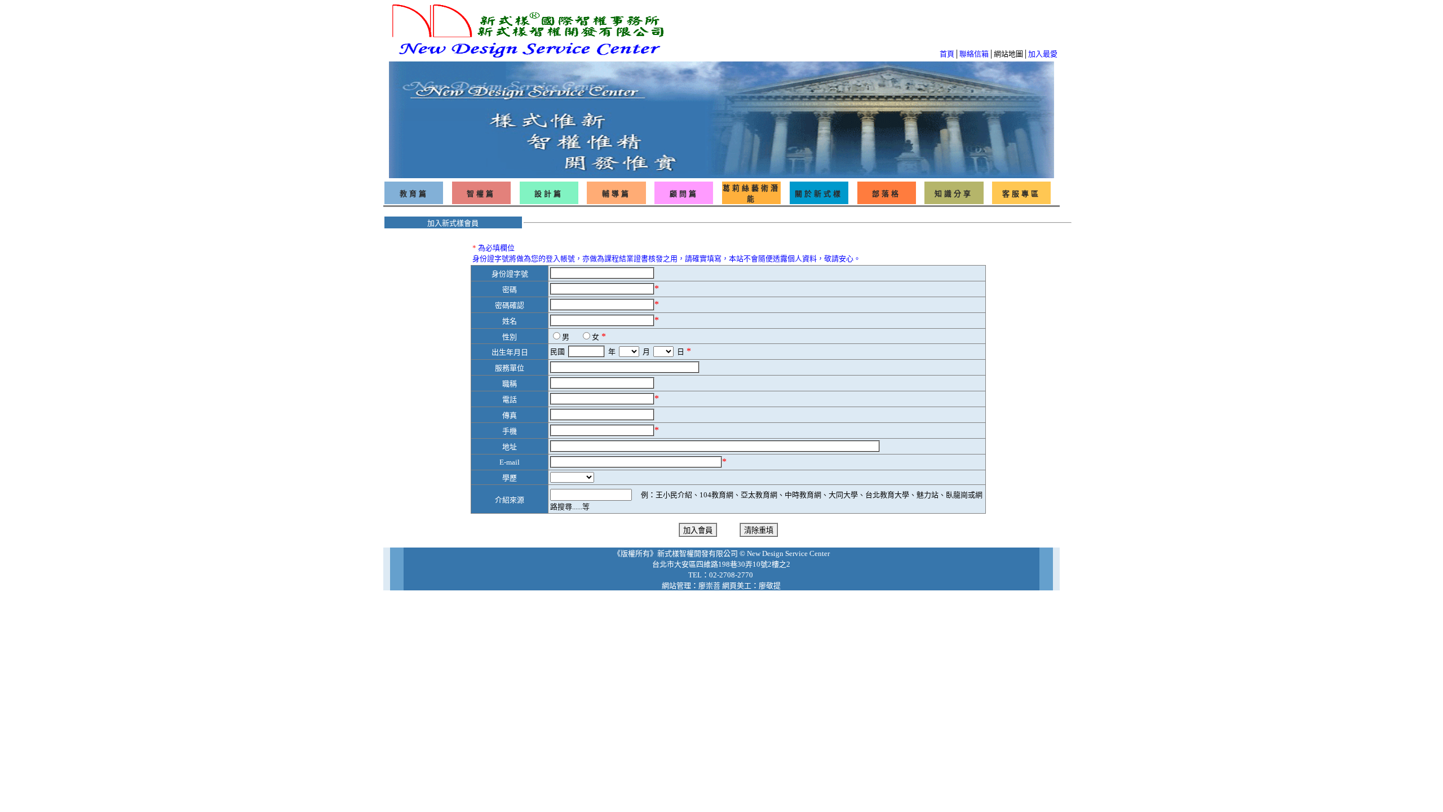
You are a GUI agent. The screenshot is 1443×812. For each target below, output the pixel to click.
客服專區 (1021, 193)
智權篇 (481, 193)
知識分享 (954, 193)
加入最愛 (1042, 54)
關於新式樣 (819, 193)
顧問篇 (684, 193)
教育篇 (414, 193)
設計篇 (548, 193)
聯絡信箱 (974, 54)
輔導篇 (616, 193)
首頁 (947, 54)
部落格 (886, 193)
